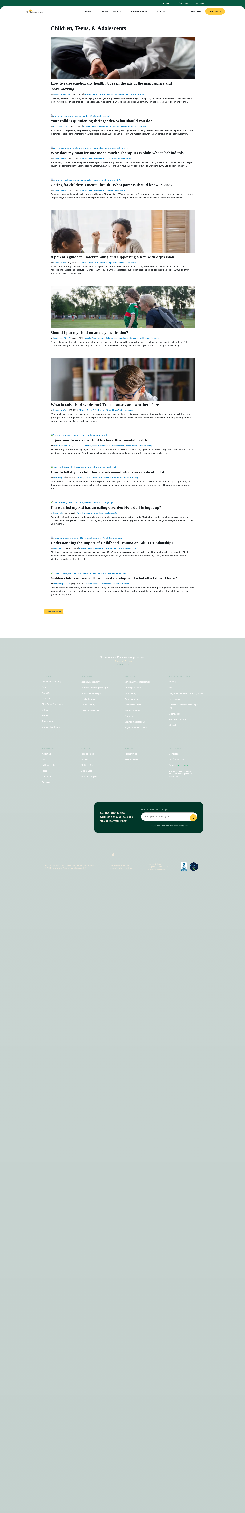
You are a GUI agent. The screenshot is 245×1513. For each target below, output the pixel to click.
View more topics (89, 776)
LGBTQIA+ (114, 126)
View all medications (135, 721)
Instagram (107, 855)
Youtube (124, 855)
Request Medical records (158, 867)
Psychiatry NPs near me (136, 727)
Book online (215, 11)
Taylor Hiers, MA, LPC (62, 338)
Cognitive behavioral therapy (186, 693)
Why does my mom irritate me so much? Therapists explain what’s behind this (117, 153)
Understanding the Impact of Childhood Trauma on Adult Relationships (112, 543)
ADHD (172, 687)
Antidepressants (133, 687)
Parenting (141, 94)
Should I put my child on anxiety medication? (89, 332)
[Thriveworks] (34, 11)
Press (44, 770)
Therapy (87, 11)
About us (166, 3)
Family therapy (88, 699)
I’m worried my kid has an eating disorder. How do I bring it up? (106, 507)
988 (179, 774)
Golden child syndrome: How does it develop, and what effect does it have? (114, 578)
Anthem (46, 692)
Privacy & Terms (155, 864)
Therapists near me (90, 710)
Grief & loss (174, 713)
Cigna (45, 709)
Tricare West (48, 721)
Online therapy (88, 704)
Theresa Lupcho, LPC (62, 583)
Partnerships (184, 3)
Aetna (45, 687)
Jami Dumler (58, 513)
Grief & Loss (86, 770)
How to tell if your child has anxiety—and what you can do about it (107, 472)
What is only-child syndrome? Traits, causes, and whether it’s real (106, 404)
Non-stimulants (132, 710)
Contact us (174, 753)
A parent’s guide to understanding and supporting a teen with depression (112, 257)
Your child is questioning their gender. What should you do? (101, 121)
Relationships (130, 548)
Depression (113, 262)
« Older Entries (53, 611)
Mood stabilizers (133, 704)
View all (172, 725)
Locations (161, 11)
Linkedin (130, 855)
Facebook (118, 855)
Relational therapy (177, 719)
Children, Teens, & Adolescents (97, 94)
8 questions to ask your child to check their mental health (99, 440)
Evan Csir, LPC (59, 548)
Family (110, 158)
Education (199, 3)
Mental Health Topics (127, 94)
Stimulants (130, 716)
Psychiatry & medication (111, 11)
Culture (114, 94)
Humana (46, 715)
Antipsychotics (132, 699)
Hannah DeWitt (59, 158)
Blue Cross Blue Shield (53, 704)
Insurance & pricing (139, 11)
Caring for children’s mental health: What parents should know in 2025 (111, 185)
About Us (46, 753)
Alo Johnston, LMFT (61, 126)
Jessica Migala (59, 477)
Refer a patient (195, 11)
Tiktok (112, 855)
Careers (179, 765)
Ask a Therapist (98, 338)
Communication (117, 445)
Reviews (46, 782)
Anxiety (88, 338)
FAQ (44, 759)
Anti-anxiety (131, 693)
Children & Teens (89, 765)
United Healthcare (51, 727)
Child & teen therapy (91, 693)
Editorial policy (49, 765)
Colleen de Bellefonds (62, 94)
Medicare (46, 698)
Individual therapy (90, 681)
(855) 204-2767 (176, 759)
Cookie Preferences (156, 869)
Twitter (136, 855)
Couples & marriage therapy (94, 687)
